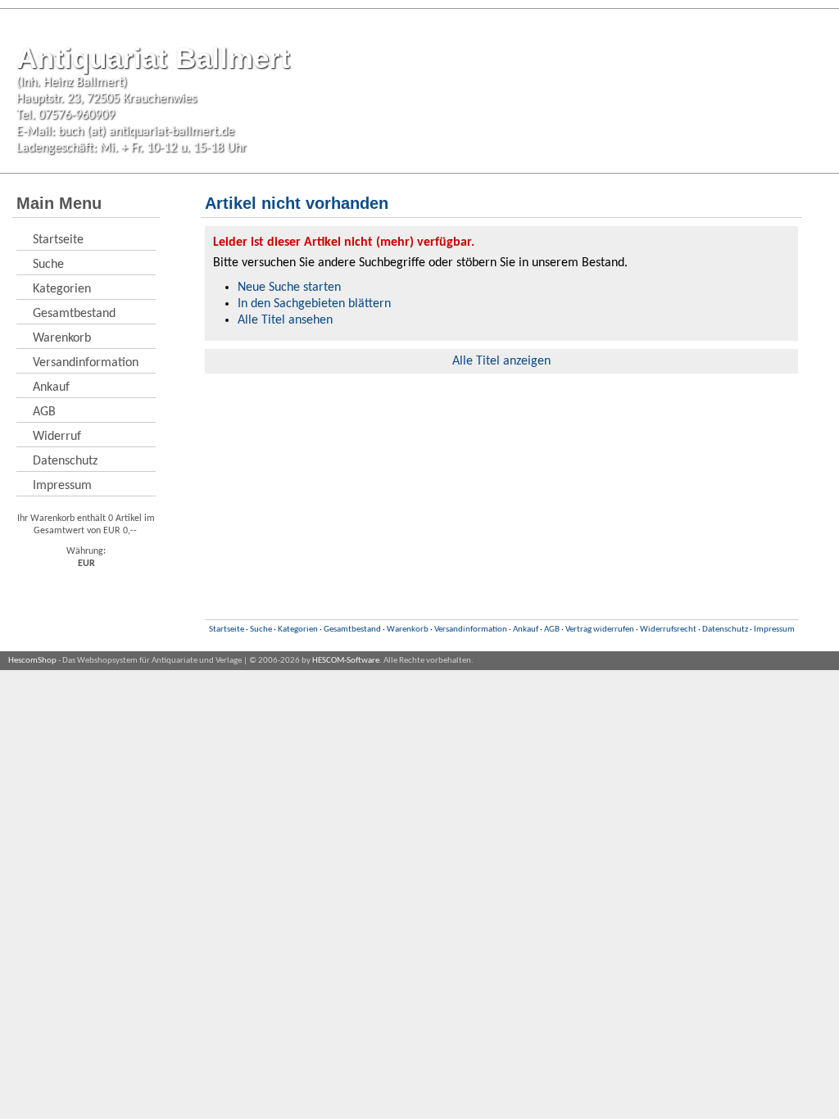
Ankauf (51, 387)
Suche (48, 264)
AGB (44, 412)
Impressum (62, 485)
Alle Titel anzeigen (501, 361)
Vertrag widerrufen (599, 629)
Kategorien (62, 289)
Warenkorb (62, 338)
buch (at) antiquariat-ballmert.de (146, 131)
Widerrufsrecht (668, 629)
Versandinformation (85, 362)
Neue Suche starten (289, 287)
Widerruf (57, 436)
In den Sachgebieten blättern (314, 303)
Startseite (58, 240)
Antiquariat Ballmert (153, 58)
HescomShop (32, 660)
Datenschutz (65, 461)
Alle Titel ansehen (285, 320)
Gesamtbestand (74, 313)
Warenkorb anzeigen (788, 204)
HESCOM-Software (345, 660)
